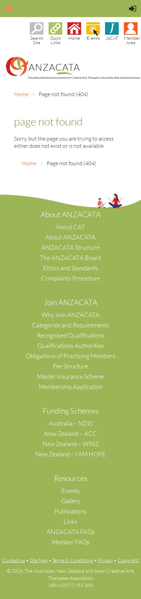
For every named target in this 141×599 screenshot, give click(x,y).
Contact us (13, 560)
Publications (70, 511)
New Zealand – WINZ (70, 443)
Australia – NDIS (70, 423)
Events (71, 490)
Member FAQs (71, 542)
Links (70, 521)
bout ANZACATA (73, 214)
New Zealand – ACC (70, 433)
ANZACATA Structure (70, 247)
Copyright (128, 560)
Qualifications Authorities (70, 345)
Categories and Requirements (70, 325)
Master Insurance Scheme (70, 376)
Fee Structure (70, 366)
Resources (70, 478)
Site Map (39, 560)
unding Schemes (73, 410)
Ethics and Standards (70, 268)
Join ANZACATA (70, 302)
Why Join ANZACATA (70, 314)
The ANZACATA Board (70, 257)
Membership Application (71, 386)
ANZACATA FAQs (71, 531)
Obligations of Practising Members (70, 356)
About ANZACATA (70, 237)
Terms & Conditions (72, 560)
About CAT (70, 227)
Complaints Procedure (70, 278)
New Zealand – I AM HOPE (70, 454)
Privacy (105, 560)
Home (21, 94)
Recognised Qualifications (70, 335)
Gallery (70, 501)
